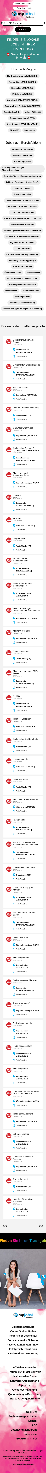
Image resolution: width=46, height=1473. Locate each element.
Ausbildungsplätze (22, 161)
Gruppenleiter (19, 538)
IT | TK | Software (22, 248)
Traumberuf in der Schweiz (24, 1372)
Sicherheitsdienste (31, 291)
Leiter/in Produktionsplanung (26, 408)
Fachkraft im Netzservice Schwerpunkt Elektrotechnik (25, 843)
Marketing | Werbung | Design (22, 260)
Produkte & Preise (26, 1438)
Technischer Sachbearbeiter (25, 739)
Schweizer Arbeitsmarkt (24, 1380)
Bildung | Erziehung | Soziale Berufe (22, 182)
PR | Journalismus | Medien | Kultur (22, 278)
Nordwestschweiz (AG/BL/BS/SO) (22, 76)
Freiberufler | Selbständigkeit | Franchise (22, 218)
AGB (34, 1425)
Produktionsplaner (21, 651)
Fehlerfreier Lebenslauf (23, 1335)
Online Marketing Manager (25, 980)
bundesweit (29, 130)
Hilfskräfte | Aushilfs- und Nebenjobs (22, 236)
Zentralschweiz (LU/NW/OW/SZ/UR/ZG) (22, 106)
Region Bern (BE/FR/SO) (22, 88)
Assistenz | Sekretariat (22, 155)
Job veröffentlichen (23, 3)
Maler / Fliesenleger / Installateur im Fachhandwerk (26, 609)
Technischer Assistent (23, 1114)
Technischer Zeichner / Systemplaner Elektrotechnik (26, 449)
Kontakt (32, 1420)
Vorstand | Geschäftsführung (22, 303)
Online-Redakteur (21, 937)
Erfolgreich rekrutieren (23, 1349)
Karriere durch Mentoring (23, 1353)
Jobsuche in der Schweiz (23, 1340)
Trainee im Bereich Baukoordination (21, 560)
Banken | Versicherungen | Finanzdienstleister (13, 168)
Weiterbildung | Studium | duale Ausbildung (22, 309)
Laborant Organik (21, 1134)
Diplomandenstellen (22, 194)
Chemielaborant (20, 1179)
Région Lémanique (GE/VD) (22, 118)
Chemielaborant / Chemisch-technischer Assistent (26, 1092)
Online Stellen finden (23, 1331)
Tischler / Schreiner (22, 719)
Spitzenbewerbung (23, 1326)
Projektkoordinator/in (22, 1023)
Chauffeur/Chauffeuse (23, 428)
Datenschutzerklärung (24, 1429)
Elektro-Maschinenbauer (24, 867)
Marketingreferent (21, 958)
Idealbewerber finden (24, 1376)
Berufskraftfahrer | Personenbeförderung (22, 176)
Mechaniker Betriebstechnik (25, 800)
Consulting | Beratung (22, 188)
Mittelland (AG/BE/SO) (22, 94)
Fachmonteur (19, 820)
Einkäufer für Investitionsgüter (26, 365)
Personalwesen (33, 273)
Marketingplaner (20, 1069)
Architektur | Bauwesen (22, 149)
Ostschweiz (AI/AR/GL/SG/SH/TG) (22, 100)
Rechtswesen (11, 291)
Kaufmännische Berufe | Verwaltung (22, 254)
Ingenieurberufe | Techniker (22, 242)
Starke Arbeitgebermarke (24, 1398)
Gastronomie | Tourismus (22, 224)
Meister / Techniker (21, 631)
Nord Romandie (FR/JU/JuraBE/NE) (22, 124)
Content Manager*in (22, 1003)
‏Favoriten (24, 8)
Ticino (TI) (14, 130)
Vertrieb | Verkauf (22, 297)
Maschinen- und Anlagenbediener (21, 474)
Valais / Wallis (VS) (33, 112)
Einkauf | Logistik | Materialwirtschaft (22, 200)
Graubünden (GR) (12, 112)
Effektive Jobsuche (24, 1367)
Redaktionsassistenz (22, 1046)
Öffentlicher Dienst (12, 273)
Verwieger (17, 518)
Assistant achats (20, 388)
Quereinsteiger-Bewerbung (24, 1394)
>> (41, 1226)
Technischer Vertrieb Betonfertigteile (22, 584)
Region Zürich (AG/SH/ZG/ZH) (22, 82)
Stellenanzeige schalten (23, 1416)
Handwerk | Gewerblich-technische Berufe (22, 230)
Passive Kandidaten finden (23, 1344)
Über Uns (31, 1412)
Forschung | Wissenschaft (22, 212)
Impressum (30, 1434)
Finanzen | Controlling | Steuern (22, 206)
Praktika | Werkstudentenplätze (22, 284)
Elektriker (17, 495)
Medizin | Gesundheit (22, 266)
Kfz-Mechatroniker (21, 759)
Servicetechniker (20, 779)
